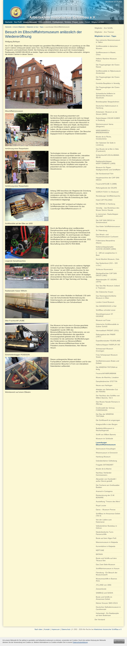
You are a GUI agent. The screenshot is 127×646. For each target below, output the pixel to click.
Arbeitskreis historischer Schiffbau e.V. (108, 629)
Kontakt (47, 629)
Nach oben (38, 629)
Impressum (56, 629)
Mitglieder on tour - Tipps (35, 27)
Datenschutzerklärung (80, 642)
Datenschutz (66, 629)
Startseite (8, 27)
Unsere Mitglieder (19, 27)
